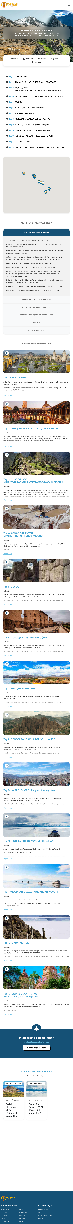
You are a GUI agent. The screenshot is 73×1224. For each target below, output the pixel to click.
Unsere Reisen (43, 1209)
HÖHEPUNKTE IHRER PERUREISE (36, 233)
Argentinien (5, 1209)
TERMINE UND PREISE (36, 330)
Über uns (41, 1218)
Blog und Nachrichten (45, 1215)
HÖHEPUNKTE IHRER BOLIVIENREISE (36, 300)
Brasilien (4, 1215)
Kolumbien (5, 1221)
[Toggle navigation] (69, 5)
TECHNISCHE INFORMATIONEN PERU (36, 307)
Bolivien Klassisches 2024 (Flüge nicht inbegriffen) (12, 1110)
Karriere (40, 1221)
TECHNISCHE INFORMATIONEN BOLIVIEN (36, 315)
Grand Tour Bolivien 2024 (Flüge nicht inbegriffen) (36, 1108)
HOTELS (36, 323)
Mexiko (22, 1215)
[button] (24, 173)
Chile (3, 1218)
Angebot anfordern (36, 1047)
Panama (22, 1218)
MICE (39, 1212)
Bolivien (4, 1212)
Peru (21, 1221)
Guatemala (23, 1212)
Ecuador (22, 1209)
